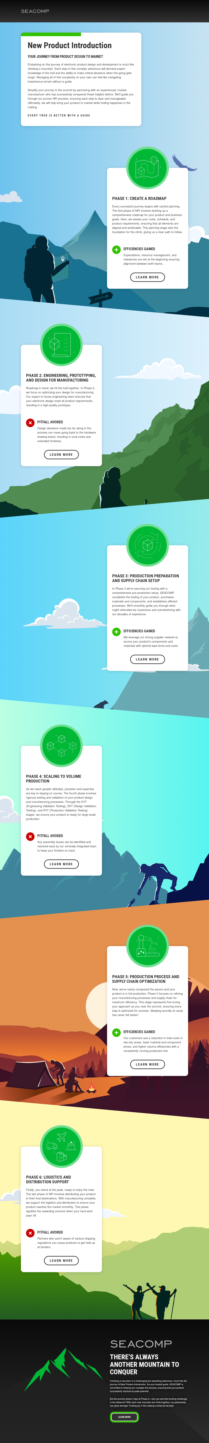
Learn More (147, 277)
